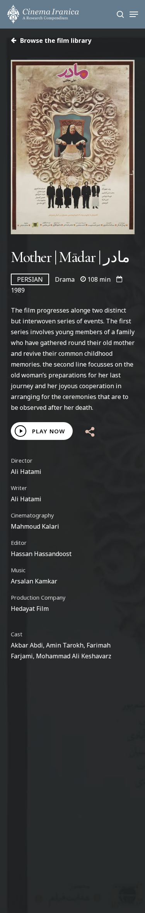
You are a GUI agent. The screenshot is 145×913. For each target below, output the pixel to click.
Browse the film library (55, 40)
